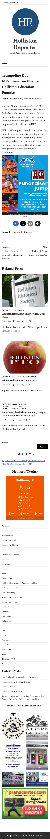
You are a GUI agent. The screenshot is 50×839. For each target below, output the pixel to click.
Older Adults (6, 616)
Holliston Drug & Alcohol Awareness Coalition (19, 583)
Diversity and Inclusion (14, 409)
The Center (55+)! (8, 659)
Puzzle (4, 635)
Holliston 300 (7, 578)
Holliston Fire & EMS (10, 587)
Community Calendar (22, 232)
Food (4, 573)
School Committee (9, 644)
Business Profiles (8, 535)
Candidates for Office (9, 540)
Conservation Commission (11, 549)
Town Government (9, 663)
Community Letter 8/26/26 (12, 691)
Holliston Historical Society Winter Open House (23, 315)
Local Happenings (8, 592)
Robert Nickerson (8, 686)
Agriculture (6, 526)
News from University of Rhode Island (16, 682)
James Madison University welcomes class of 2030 (20, 677)
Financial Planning (8, 568)
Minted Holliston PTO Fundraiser (20, 380)
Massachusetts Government (12, 597)
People (4, 625)
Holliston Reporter (25, 44)
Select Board (6, 649)
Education (31, 377)
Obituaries (5, 611)
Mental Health (7, 606)
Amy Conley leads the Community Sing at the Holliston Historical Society (24, 414)
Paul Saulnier (6, 419)
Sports (4, 654)
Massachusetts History (10, 602)
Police (4, 630)
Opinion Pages (7, 621)
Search (5, 442)
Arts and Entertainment (14, 404)
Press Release (37, 98)
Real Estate (6, 640)
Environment (7, 564)
